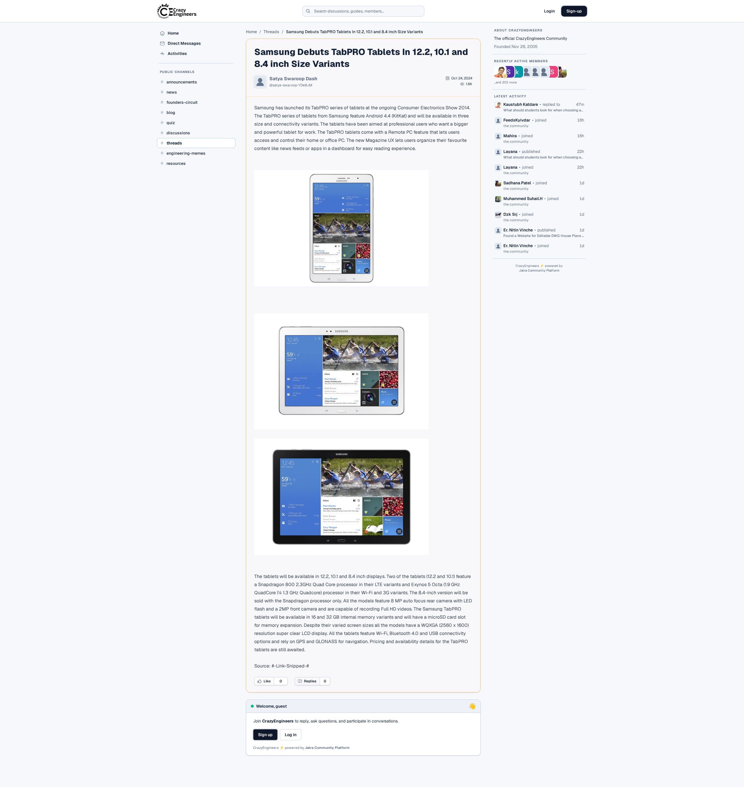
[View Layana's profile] (543, 72)
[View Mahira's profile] (535, 72)
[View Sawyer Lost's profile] (552, 72)
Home (251, 31)
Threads (271, 31)
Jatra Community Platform (327, 747)
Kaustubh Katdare (520, 104)
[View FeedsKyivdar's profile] (526, 72)
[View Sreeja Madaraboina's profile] (508, 72)
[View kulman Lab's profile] (517, 72)
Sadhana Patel (517, 182)
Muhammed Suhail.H (523, 198)
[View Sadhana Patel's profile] (561, 72)
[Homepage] (177, 11)
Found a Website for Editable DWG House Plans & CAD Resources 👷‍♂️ (543, 235)
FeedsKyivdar (516, 120)
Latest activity (510, 96)
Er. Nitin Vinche (518, 230)
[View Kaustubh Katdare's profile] (500, 72)
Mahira (510, 135)
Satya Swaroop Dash (293, 79)
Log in (290, 734)
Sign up (265, 734)
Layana (510, 151)
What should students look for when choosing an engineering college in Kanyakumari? (543, 110)
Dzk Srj (510, 214)
